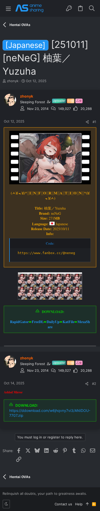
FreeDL (38, 321)
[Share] (87, 121)
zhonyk (12, 81)
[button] (8, 8)
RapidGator (19, 321)
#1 (94, 122)
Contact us (63, 504)
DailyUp (53, 321)
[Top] (87, 504)
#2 (94, 384)
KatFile (68, 321)
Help (79, 504)
